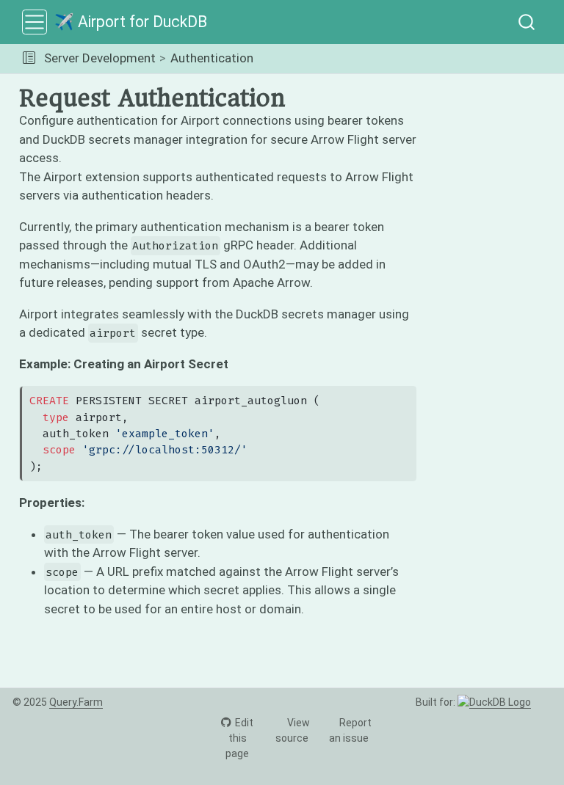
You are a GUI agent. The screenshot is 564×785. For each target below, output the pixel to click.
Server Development (100, 58)
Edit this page (239, 738)
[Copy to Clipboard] (408, 390)
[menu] (34, 22)
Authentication (211, 58)
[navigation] (406, 58)
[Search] (526, 21)
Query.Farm (76, 702)
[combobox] (527, 21)
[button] (29, 58)
